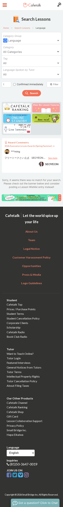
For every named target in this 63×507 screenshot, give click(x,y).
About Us (31, 231)
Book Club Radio (17, 336)
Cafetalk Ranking (17, 407)
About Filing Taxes (18, 385)
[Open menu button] (4, 5)
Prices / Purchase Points (21, 309)
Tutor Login (14, 358)
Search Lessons (22, 28)
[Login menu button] (58, 5)
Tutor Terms (14, 372)
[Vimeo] (21, 475)
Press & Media (31, 274)
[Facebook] (9, 475)
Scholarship (13, 327)
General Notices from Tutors (24, 367)
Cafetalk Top (14, 304)
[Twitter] (15, 475)
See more (52, 158)
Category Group (12, 35)
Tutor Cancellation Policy (22, 381)
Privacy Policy (15, 425)
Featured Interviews (18, 362)
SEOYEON (51, 164)
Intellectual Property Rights (23, 376)
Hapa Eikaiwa (15, 434)
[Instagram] (26, 475)
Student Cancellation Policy (23, 318)
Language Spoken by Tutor (18, 69)
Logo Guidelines (31, 283)
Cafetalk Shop (15, 411)
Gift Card (12, 416)
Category (8, 47)
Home (6, 28)
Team (31, 240)
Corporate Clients (17, 323)
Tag (5, 58)
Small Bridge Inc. (17, 430)
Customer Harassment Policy (31, 257)
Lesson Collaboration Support (24, 421)
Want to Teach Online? (20, 353)
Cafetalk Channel (17, 402)
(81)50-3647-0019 (23, 464)
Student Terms (15, 313)
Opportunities (31, 265)
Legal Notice (31, 248)
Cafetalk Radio (16, 332)
